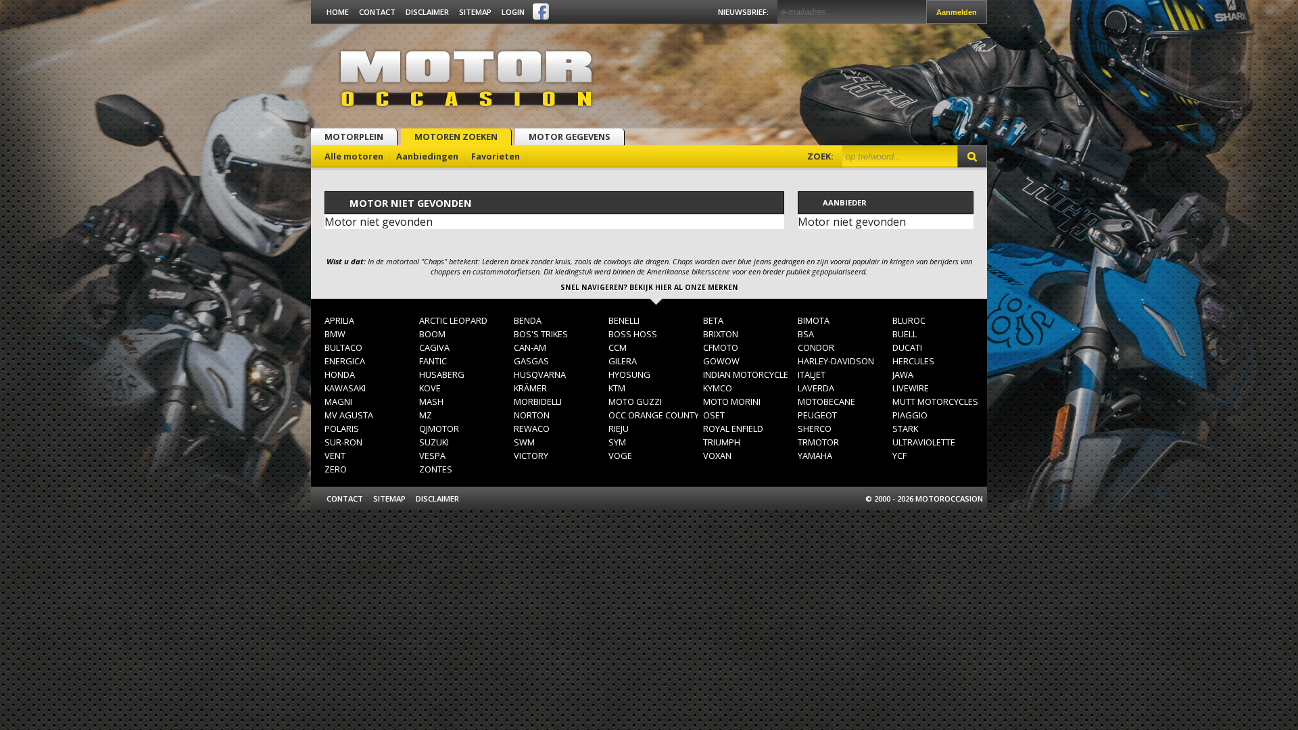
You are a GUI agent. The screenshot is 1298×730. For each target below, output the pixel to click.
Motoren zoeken (456, 136)
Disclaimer (427, 12)
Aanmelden (956, 12)
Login (513, 12)
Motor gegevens (569, 136)
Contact (377, 12)
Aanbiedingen (427, 156)
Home (338, 12)
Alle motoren (353, 156)
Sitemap (475, 12)
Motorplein (353, 136)
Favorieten (495, 156)
